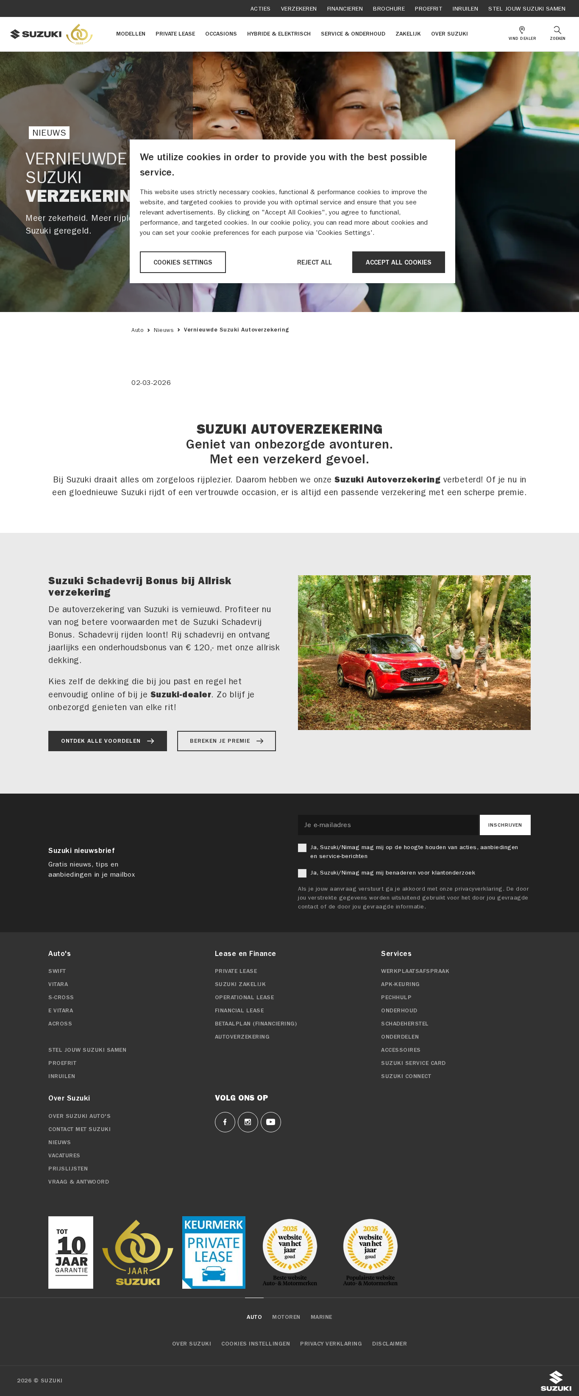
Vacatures (64, 1155)
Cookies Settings (182, 262)
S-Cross (61, 997)
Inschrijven (505, 825)
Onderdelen (400, 1037)
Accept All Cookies (398, 262)
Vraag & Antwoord (78, 1182)
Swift (57, 971)
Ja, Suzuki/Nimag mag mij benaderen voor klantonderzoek (392, 872)
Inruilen (465, 8)
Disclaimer (389, 1343)
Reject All (314, 262)
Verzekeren (299, 8)
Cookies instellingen (255, 1343)
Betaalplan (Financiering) (256, 1023)
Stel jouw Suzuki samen (526, 8)
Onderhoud (399, 1010)
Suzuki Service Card (413, 1063)
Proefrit (429, 8)
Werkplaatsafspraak (415, 971)
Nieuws (164, 330)
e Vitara (60, 1010)
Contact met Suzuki (79, 1129)
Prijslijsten (68, 1168)
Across (60, 1023)
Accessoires (401, 1050)
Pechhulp (396, 997)
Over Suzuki (192, 1343)
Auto (137, 330)
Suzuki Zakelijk (240, 984)
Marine (321, 1317)
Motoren (286, 1317)
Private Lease (236, 971)
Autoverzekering (242, 1037)
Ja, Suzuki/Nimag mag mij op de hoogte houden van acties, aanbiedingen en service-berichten (414, 852)
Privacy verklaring (331, 1343)
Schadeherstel (405, 1023)
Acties (261, 8)
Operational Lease (244, 997)
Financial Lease (239, 1010)
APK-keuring (400, 984)
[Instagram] (248, 1122)
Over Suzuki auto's (79, 1116)
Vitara (58, 984)
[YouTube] (271, 1122)
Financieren (345, 8)
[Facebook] (225, 1122)
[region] (292, 211)
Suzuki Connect (406, 1076)
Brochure (389, 8)
